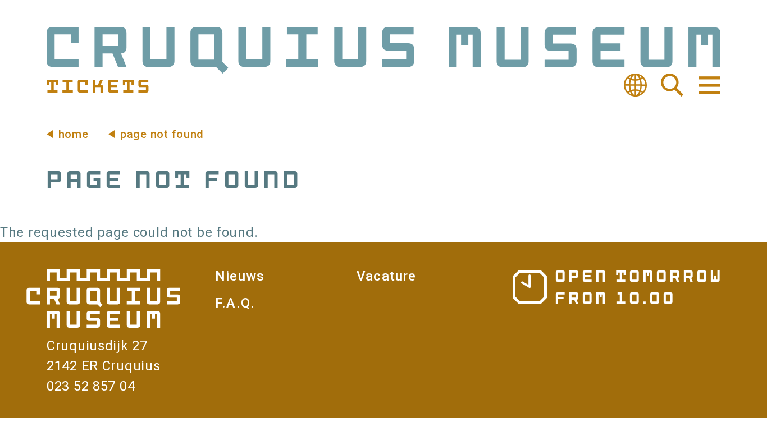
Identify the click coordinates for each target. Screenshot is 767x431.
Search (672, 85)
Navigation (708, 85)
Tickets (98, 85)
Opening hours (616, 286)
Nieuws (239, 276)
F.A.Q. (235, 303)
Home (73, 134)
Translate (635, 85)
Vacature (387, 276)
